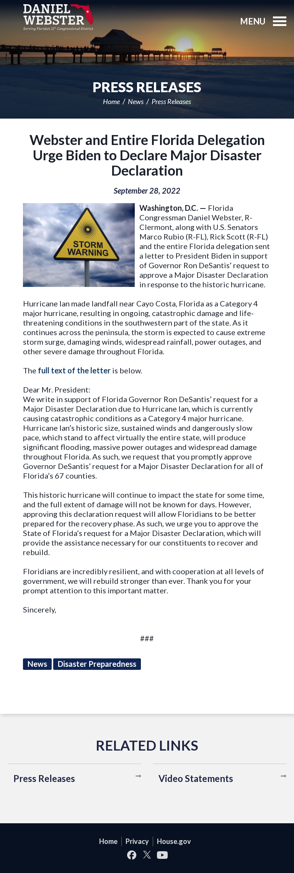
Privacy (137, 841)
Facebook (131, 855)
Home (111, 101)
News (136, 101)
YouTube (162, 855)
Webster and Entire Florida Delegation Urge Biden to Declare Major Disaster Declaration (147, 155)
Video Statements (195, 778)
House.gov (174, 841)
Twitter (147, 855)
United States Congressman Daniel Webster (58, 17)
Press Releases (171, 101)
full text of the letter (74, 370)
